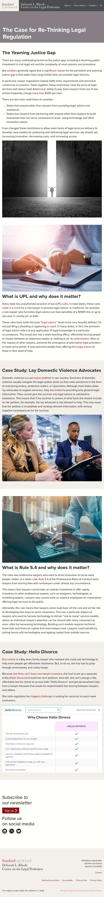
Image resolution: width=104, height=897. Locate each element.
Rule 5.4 (43, 579)
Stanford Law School (50, 880)
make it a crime (11, 308)
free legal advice (82, 347)
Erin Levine (8, 659)
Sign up (9, 810)
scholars (12, 70)
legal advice (49, 322)
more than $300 (41, 93)
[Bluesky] (18, 831)
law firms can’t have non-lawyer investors (37, 674)
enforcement (81, 338)
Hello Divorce (18, 678)
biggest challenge (41, 696)
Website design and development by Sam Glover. (81, 890)
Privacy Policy (96, 880)
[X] (11, 831)
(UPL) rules (61, 304)
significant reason (54, 70)
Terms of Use (81, 880)
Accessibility (67, 880)
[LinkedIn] (4, 831)
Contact (98, 872)
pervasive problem (40, 378)
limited (58, 390)
